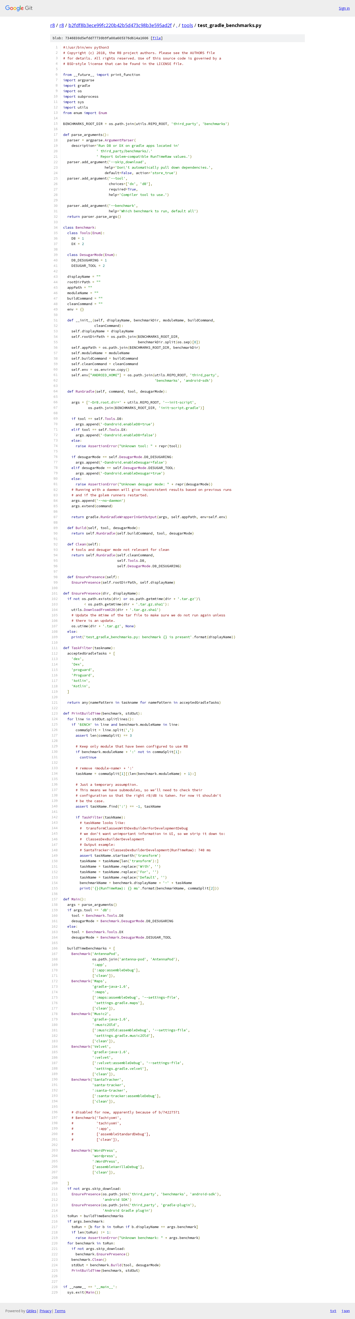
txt (333, 1310)
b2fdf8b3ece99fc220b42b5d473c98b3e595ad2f (120, 25)
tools (187, 25)
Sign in (344, 8)
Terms (60, 1310)
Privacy (45, 1310)
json (345, 1310)
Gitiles (31, 1310)
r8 (52, 25)
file (157, 38)
